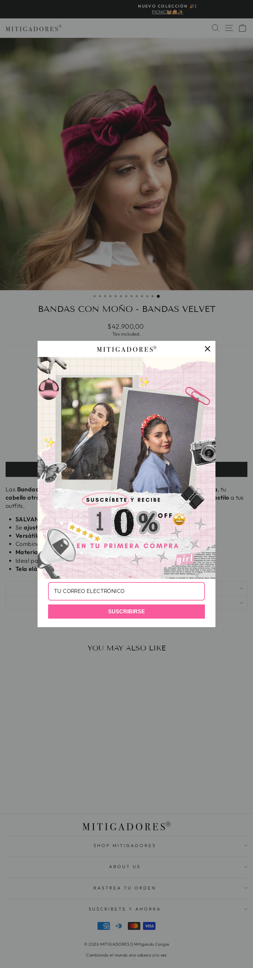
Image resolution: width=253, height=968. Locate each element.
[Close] (207, 349)
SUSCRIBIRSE (126, 611)
